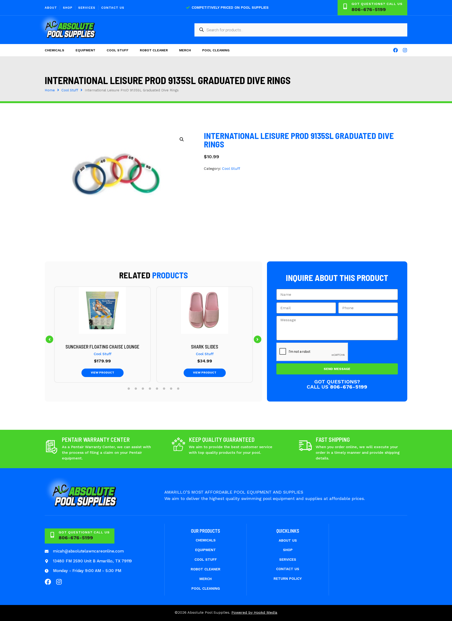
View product (102, 372)
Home (50, 90)
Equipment (85, 50)
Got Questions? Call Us (377, 4)
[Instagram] (405, 50)
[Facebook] (395, 50)
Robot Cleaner (154, 50)
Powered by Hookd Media (254, 612)
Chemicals (54, 50)
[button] (49, 339)
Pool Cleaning (216, 50)
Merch (185, 50)
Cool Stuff (118, 50)
